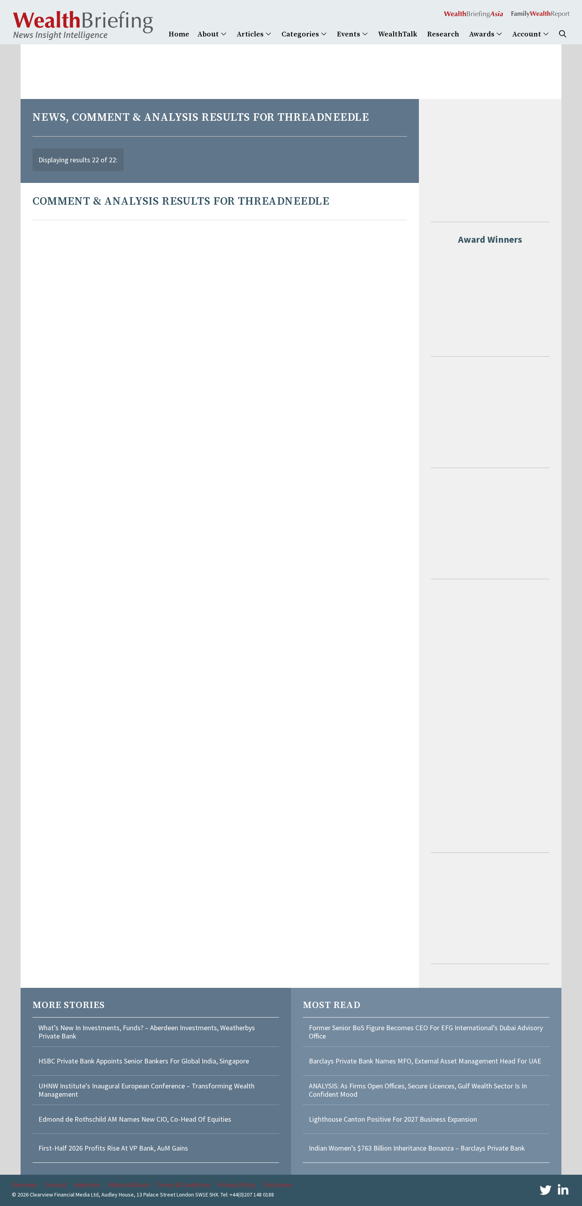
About (209, 34)
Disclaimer (277, 1185)
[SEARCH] (562, 34)
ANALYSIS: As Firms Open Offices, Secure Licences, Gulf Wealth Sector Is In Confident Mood (418, 1090)
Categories (301, 34)
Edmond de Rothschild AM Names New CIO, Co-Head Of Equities (134, 1119)
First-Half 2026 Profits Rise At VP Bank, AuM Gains (113, 1148)
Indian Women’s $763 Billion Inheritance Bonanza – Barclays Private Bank (417, 1148)
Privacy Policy (236, 1185)
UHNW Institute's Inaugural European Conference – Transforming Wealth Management (146, 1090)
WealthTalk (397, 34)
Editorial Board (128, 1185)
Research (443, 34)
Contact (55, 1185)
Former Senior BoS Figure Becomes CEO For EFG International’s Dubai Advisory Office (426, 1032)
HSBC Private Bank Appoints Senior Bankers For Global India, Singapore (143, 1060)
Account (527, 34)
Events (349, 34)
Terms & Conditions (183, 1185)
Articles (251, 34)
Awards (482, 34)
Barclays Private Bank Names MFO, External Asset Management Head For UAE (425, 1060)
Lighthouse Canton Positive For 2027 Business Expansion (393, 1119)
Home (179, 34)
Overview (24, 1185)
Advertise (87, 1185)
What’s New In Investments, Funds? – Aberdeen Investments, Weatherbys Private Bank (146, 1032)
